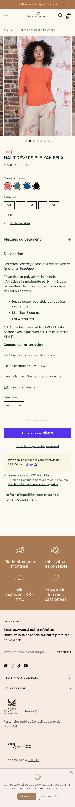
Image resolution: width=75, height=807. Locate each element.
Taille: (10, 197)
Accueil (9, 30)
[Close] (71, 772)
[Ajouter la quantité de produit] (20, 406)
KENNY (9, 337)
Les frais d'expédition (20, 495)
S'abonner (64, 652)
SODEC (33, 760)
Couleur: (14, 178)
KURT (44, 332)
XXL (10, 215)
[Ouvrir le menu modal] (6, 15)
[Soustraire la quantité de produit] (7, 406)
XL (54, 205)
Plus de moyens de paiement (37, 446)
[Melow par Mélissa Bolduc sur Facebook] (6, 666)
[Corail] (8, 186)
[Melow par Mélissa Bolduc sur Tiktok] (19, 666)
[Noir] (36, 186)
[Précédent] (6, 4)
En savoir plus (49, 788)
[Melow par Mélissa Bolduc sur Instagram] (12, 666)
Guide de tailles (20, 223)
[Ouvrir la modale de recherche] (60, 15)
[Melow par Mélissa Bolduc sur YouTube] (26, 666)
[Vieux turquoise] (17, 186)
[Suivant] (68, 4)
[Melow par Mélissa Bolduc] (37, 15)
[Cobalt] (27, 186)
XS (9, 205)
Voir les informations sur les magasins (33, 484)
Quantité (10, 397)
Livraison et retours (22, 387)
